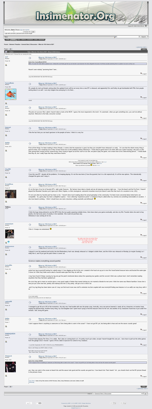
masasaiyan (9, 224)
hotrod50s (8, 265)
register (27, 29)
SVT (6, 57)
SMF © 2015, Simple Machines (83, 403)
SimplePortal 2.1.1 (76, 408)
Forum (13, 39)
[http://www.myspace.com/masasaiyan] (8, 243)
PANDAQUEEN (10, 334)
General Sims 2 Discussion (29, 44)
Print (144, 49)
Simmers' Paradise (14, 44)
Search (23, 39)
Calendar (30, 39)
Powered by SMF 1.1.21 (67, 403)
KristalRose (9, 184)
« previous (139, 47)
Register (41, 39)
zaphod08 (8, 301)
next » (145, 47)
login (21, 29)
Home (7, 39)
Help (18, 39)
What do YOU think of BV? (46, 44)
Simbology (31, 382)
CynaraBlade (9, 83)
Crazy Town (31, 380)
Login (35, 39)
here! (105, 162)
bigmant (8, 127)
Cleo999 (8, 169)
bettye (7, 318)
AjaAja (7, 142)
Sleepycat (8, 356)
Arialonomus (9, 246)
